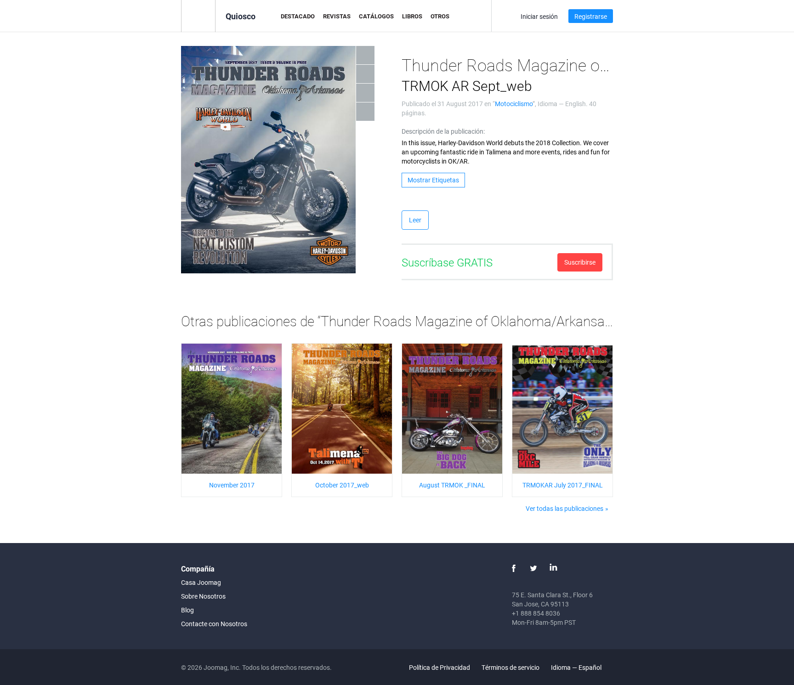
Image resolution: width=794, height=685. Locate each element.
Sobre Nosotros (203, 596)
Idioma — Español (577, 667)
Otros (440, 16)
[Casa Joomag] (198, 15)
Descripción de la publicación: (443, 131)
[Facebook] (514, 568)
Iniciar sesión (539, 16)
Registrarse (590, 16)
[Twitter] (533, 568)
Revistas (337, 16)
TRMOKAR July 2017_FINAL (562, 485)
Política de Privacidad (439, 667)
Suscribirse (580, 262)
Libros (412, 16)
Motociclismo (514, 103)
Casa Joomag (201, 582)
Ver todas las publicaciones (564, 508)
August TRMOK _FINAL (452, 485)
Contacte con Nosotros (214, 623)
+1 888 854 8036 (536, 613)
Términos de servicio (510, 667)
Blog (187, 610)
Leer (415, 219)
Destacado (298, 16)
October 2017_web (342, 485)
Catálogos (376, 16)
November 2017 (232, 485)
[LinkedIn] (553, 568)
